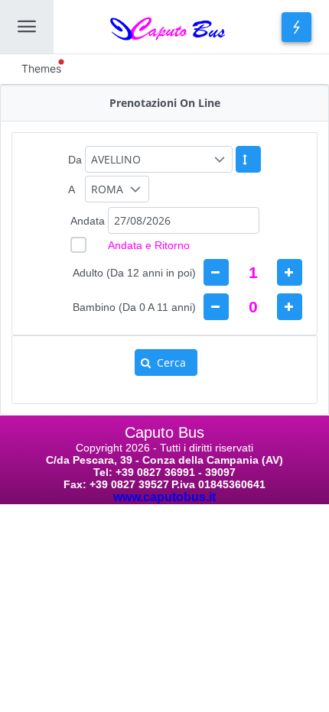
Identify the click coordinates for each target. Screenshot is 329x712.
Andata (87, 221)
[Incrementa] (289, 272)
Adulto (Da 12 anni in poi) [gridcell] (134, 273)
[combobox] (183, 220)
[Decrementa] (216, 272)
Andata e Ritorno (149, 245)
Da (75, 160)
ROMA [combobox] (107, 189)
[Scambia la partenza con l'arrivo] (248, 159)
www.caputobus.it (164, 496)
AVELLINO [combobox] (116, 159)
